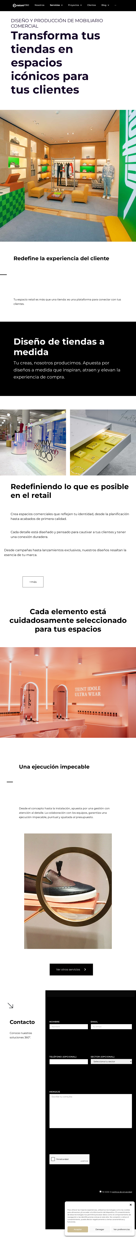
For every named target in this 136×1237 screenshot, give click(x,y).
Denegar (99, 1229)
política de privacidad (122, 1192)
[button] (130, 1204)
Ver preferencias (122, 1229)
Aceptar (78, 1229)
